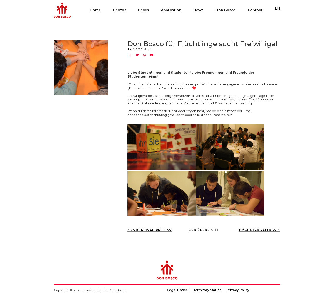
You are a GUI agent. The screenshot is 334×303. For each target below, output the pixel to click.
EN (277, 8)
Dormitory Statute (207, 290)
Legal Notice (177, 290)
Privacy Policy (238, 290)
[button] (130, 55)
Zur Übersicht (204, 230)
